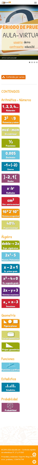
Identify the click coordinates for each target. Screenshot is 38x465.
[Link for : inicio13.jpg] (19, 32)
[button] (32, 32)
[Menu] (35, 3)
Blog (27, 456)
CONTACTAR (19, 459)
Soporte (22, 456)
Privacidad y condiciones (9, 456)
